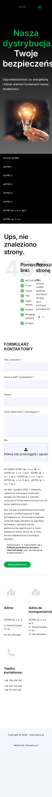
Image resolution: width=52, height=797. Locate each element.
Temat (8, 394)
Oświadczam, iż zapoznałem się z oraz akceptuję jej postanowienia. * (24, 548)
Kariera (29, 309)
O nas (28, 285)
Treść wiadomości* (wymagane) (21, 411)
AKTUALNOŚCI (33, 280)
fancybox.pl (32, 745)
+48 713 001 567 (13, 689)
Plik (6, 440)
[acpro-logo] (22, 7)
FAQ (27, 295)
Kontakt (29, 323)
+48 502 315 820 (13, 686)
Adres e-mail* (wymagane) (19, 377)
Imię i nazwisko (13, 359)
